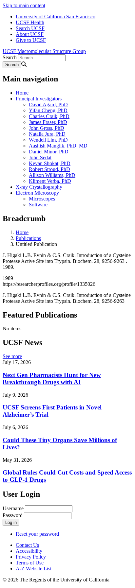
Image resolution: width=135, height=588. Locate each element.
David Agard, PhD (48, 104)
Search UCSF (30, 28)
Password (13, 515)
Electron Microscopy (37, 193)
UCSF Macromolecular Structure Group (44, 51)
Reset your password (37, 534)
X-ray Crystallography (39, 187)
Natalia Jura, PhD (47, 134)
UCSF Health (30, 22)
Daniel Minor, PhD (48, 151)
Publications (28, 238)
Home (22, 92)
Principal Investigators (39, 98)
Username (13, 508)
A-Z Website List (33, 568)
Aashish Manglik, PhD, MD (58, 145)
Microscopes (42, 198)
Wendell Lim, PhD (48, 140)
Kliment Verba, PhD (50, 181)
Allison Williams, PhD (52, 175)
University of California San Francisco (55, 16)
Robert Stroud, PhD (49, 169)
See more (12, 356)
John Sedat (40, 157)
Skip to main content (24, 5)
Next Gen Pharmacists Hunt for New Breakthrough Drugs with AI (52, 379)
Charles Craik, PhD (49, 116)
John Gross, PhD (46, 128)
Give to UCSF (31, 40)
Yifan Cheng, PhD (48, 110)
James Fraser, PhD (48, 122)
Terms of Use (30, 562)
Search (10, 57)
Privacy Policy (31, 557)
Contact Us (27, 545)
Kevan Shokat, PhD (49, 163)
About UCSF (30, 34)
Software (38, 204)
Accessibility (29, 551)
